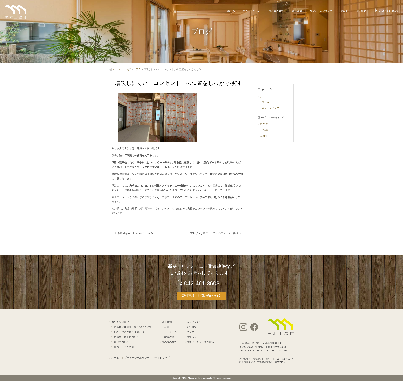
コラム (265, 102)
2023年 (264, 124)
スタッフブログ (270, 107)
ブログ (344, 11)
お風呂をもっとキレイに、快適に (136, 233)
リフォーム (170, 332)
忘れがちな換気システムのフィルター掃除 (214, 233)
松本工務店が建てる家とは (129, 332)
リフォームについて (321, 11)
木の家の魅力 (276, 11)
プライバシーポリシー (136, 357)
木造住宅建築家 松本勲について (133, 327)
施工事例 (297, 11)
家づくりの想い (252, 11)
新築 (166, 327)
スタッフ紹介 (194, 322)
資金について (121, 342)
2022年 (264, 130)
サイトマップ (162, 357)
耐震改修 (169, 337)
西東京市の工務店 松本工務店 (16, 12)
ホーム (231, 11)
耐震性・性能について (126, 337)
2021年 (264, 136)
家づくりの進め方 (124, 347)
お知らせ (192, 337)
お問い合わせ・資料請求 (200, 342)
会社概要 (361, 11)
